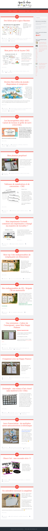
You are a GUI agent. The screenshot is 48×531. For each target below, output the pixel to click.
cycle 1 (11, 312)
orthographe (4, 111)
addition (11, 447)
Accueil (10, 11)
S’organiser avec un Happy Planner (17, 359)
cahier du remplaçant (23, 348)
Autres (38, 11)
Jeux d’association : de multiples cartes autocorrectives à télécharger (17, 424)
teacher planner (26, 173)
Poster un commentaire (12, 146)
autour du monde (13, 108)
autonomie (17, 38)
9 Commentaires (9, 72)
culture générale (25, 108)
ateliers (15, 447)
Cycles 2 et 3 (33, 11)
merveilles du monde (22, 109)
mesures (18, 210)
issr (28, 348)
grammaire (16, 109)
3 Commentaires (17, 349)
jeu (6, 448)
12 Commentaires (27, 278)
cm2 (11, 71)
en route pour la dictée (9, 109)
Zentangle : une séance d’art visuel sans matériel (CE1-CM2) (17, 389)
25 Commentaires (27, 448)
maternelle (15, 312)
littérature (20, 144)
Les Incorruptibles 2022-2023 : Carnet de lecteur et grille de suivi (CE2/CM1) (17, 122)
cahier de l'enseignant (15, 348)
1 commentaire (5, 174)
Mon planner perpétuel (17, 155)
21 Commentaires (6, 481)
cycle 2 (30, 38)
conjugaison (19, 108)
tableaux (26, 210)
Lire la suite (4, 67)
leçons (27, 71)
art (9, 412)
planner (21, 173)
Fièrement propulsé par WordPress (17, 529)
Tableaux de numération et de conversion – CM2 (17, 185)
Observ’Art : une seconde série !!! (17, 458)
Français (22, 59)
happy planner (21, 377)
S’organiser (15, 11)
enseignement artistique (25, 412)
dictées (3, 109)
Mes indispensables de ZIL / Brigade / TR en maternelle (17, 289)
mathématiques (10, 39)
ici (31, 272)
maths (3, 72)
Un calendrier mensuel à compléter (17, 490)
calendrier (12, 173)
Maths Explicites (28, 59)
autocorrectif (12, 38)
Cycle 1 (28, 11)
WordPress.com (34, 529)
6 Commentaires (12, 111)
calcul (21, 38)
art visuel (12, 412)
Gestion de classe (22, 11)
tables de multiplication (17, 448)
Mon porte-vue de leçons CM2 (17, 50)
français (24, 71)
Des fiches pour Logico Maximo (17, 20)
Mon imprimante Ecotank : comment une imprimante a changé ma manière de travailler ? (17, 223)
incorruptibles (15, 144)
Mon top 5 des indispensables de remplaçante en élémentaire (17, 255)
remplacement (18, 278)
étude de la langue (19, 71)
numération (21, 39)
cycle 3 (3, 39)
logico (6, 39)
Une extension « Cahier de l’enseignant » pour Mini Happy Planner (17, 325)
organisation (17, 173)
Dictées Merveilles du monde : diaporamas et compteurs (17, 83)
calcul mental (25, 38)
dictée (30, 108)
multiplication (16, 39)
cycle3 (14, 71)
